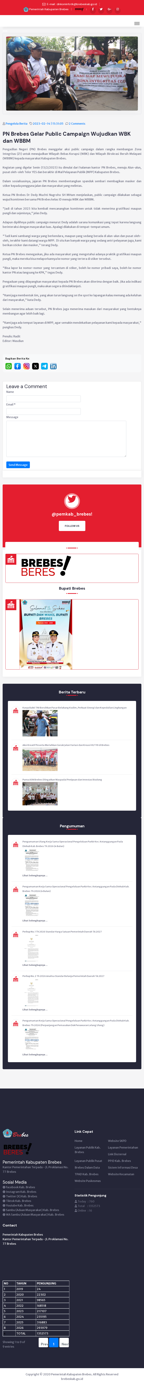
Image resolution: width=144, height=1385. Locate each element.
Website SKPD (117, 1141)
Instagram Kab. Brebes (21, 1191)
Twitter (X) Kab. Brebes (21, 1196)
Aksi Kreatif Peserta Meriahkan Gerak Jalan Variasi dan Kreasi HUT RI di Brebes (65, 745)
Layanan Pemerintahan (123, 1147)
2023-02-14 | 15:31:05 (48, 123)
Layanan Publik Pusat (88, 1161)
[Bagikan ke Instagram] (27, 366)
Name (10, 392)
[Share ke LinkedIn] (54, 366)
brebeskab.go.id (72, 1379)
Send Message (18, 465)
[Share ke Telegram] (45, 366)
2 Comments (77, 123)
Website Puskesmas (88, 1181)
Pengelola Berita (17, 123)
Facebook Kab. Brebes (20, 1187)
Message (12, 417)
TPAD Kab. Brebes (87, 1174)
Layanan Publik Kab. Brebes (88, 1150)
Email (11, 404)
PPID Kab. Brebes (119, 1161)
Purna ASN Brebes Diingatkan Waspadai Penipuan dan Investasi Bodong (62, 779)
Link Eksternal (117, 1154)
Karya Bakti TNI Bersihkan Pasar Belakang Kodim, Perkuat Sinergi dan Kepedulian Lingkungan (74, 707)
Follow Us (72, 525)
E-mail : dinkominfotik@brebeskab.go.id (72, 4)
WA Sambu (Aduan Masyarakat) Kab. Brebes (35, 1214)
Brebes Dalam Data (87, 1167)
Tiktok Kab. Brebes (18, 1201)
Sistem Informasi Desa (123, 1167)
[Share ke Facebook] (18, 366)
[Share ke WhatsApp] (9, 366)
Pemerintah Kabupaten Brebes (48, 9)
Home (78, 1141)
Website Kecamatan (121, 1174)
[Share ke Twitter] (36, 366)
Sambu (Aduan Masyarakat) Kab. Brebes (32, 1210)
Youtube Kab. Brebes (20, 1205)
